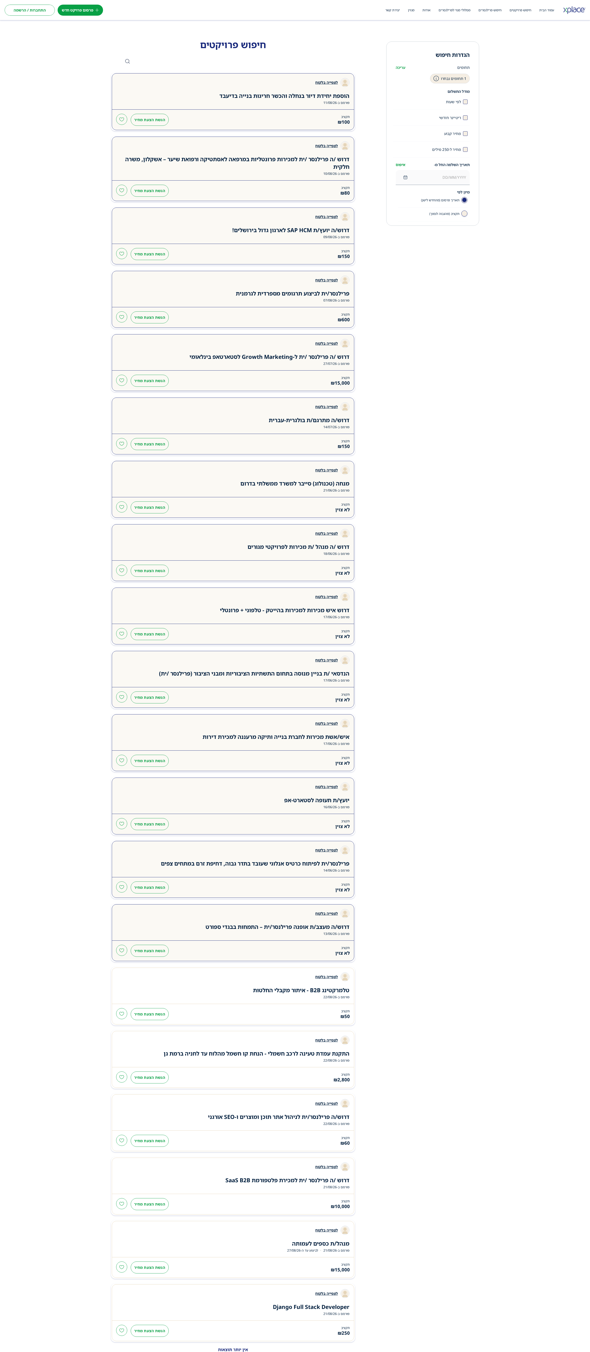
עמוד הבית (546, 10)
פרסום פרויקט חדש (77, 10)
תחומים (463, 67)
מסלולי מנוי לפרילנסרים (454, 10)
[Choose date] (405, 177)
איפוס (400, 165)
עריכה (400, 67)
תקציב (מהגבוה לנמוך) (444, 213)
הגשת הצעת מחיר (149, 119)
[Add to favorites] (121, 120)
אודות (426, 10)
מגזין (411, 10)
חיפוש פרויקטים (520, 10)
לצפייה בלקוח (326, 82)
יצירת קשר (392, 10)
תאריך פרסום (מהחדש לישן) (440, 200)
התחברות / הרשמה (30, 10)
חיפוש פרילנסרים (490, 10)
